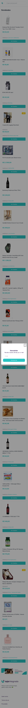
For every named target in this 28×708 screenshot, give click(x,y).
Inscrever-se (14, 360)
